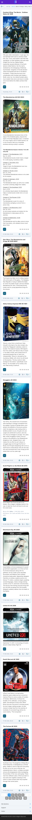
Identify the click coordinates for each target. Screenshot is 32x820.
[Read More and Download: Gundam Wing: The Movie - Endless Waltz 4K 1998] (4, 86)
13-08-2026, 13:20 (8, 790)
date (13, 6)
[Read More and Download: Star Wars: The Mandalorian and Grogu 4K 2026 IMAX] (4, 293)
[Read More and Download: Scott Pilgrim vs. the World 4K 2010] (4, 519)
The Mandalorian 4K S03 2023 (13, 97)
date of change (20, 6)
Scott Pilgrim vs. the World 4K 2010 (15, 466)
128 (25, 798)
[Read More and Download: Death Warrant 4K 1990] (4, 716)
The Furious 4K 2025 (10, 726)
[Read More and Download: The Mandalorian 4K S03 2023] (4, 229)
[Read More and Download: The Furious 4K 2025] (4, 785)
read (29, 6)
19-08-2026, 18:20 (8, 298)
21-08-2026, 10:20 (8, 234)
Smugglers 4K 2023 (10, 380)
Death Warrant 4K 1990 (11, 659)
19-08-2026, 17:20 (8, 374)
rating (25, 6)
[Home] (2, 6)
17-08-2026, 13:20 (8, 654)
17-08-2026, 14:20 (8, 600)
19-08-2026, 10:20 (8, 460)
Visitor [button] (3, 811)
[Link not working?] (20, 91)
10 (20, 798)
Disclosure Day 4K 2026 (11, 530)
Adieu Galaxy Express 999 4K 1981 (15, 304)
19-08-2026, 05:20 (8, 524)
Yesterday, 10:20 (7, 91)
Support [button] (3, 807)
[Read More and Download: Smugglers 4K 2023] (4, 455)
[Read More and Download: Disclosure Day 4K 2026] (4, 595)
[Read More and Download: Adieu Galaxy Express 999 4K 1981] (4, 369)
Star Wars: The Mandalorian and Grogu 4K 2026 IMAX (14, 240)
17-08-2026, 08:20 (8, 721)
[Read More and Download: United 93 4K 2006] (4, 649)
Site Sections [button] (5, 804)
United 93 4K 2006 (9, 605)
